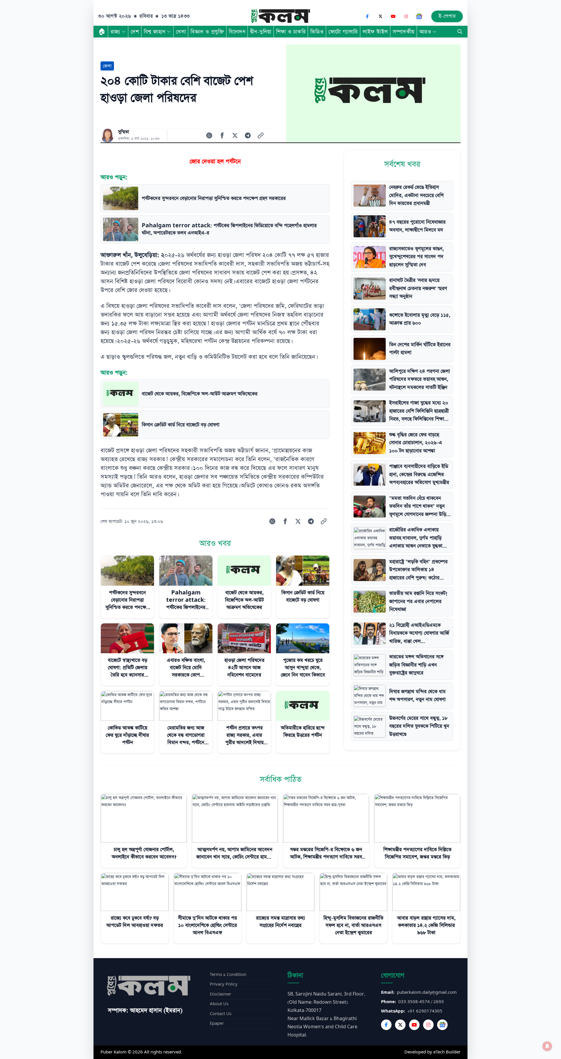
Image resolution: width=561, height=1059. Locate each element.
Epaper (217, 1023)
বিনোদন (237, 31)
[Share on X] (235, 135)
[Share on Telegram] (248, 135)
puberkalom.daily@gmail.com (427, 992)
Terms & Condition (228, 974)
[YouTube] (393, 16)
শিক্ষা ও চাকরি (291, 31)
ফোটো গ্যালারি (343, 31)
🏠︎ (102, 31)
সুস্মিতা (123, 132)
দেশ (135, 31)
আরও (425, 31)
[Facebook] (367, 16)
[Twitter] (400, 1025)
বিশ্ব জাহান (154, 31)
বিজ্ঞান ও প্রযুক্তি (207, 31)
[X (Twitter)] (380, 16)
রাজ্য (115, 31)
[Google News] (419, 16)
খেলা (181, 31)
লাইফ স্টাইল (375, 31)
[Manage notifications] (547, 1046)
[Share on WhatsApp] (209, 135)
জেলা (107, 66)
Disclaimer (220, 994)
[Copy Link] (260, 135)
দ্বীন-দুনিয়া (260, 31)
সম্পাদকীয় (404, 31)
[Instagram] (406, 16)
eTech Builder (446, 1052)
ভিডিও (317, 31)
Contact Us (220, 1013)
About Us (219, 1003)
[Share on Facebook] (222, 135)
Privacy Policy (224, 984)
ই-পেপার (447, 16)
